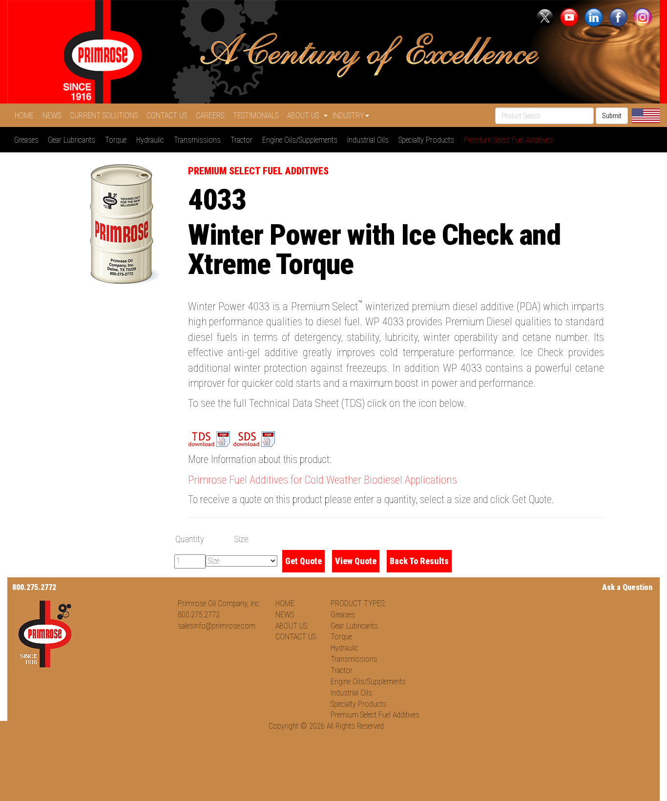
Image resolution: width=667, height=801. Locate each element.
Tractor (243, 140)
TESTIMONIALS (257, 115)
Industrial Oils (370, 140)
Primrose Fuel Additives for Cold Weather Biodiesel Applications (322, 480)
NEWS (53, 115)
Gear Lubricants (73, 140)
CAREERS (212, 115)
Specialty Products (428, 140)
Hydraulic (152, 140)
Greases (28, 140)
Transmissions (199, 140)
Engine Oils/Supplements (301, 140)
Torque (117, 140)
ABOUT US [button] (305, 115)
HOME (26, 115)
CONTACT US (168, 115)
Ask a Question (627, 587)
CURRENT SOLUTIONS (106, 115)
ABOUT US (291, 626)
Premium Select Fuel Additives (510, 140)
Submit (612, 116)
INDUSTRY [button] (348, 115)
